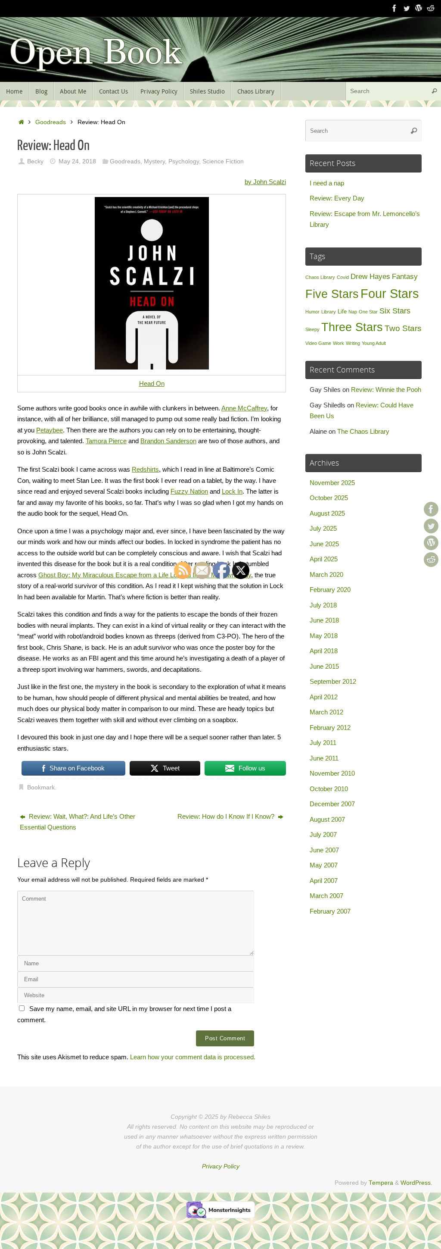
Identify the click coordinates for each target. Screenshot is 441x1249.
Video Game (318, 343)
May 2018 (324, 635)
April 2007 (324, 880)
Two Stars (403, 328)
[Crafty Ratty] (419, 8)
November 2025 (332, 482)
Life (342, 311)
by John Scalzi (265, 181)
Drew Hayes (370, 276)
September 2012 (333, 681)
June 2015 (324, 666)
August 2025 (327, 513)
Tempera (381, 1183)
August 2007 (327, 819)
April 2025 (324, 559)
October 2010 (329, 788)
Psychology (183, 161)
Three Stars (352, 327)
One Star (368, 311)
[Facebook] (394, 8)
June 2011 (324, 758)
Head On (152, 383)
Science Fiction (223, 161)
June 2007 (324, 850)
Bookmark (41, 787)
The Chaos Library (363, 431)
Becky (35, 161)
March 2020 (326, 574)
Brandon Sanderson (168, 441)
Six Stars (394, 311)
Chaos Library (320, 277)
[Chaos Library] (431, 8)
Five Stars (332, 294)
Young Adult (374, 343)
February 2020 (330, 589)
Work (338, 343)
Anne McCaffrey (244, 408)
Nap (352, 311)
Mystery (154, 161)
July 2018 (323, 605)
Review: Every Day (337, 198)
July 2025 (323, 528)
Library (328, 311)
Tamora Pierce (106, 441)
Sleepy (312, 329)
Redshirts (145, 469)
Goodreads (50, 122)
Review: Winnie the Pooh (386, 389)
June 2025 (324, 544)
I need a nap (327, 183)
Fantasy (405, 276)
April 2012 (324, 697)
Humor (312, 311)
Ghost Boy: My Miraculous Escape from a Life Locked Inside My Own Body (144, 575)
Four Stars (389, 293)
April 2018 (324, 650)
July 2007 (323, 834)
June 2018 (324, 620)
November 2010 (332, 773)
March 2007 (326, 895)
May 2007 (324, 865)
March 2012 (326, 712)
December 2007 (332, 804)
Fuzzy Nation (189, 491)
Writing (353, 343)
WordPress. (416, 1183)
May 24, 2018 (77, 161)
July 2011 (323, 742)
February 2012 (330, 727)
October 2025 (329, 497)
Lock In (232, 491)
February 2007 (330, 911)
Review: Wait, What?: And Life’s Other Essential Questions (77, 822)
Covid (343, 277)
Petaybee (49, 430)
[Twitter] (407, 8)
